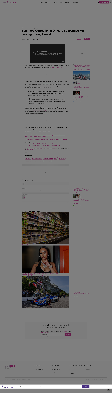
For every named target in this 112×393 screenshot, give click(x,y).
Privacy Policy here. (9, 387)
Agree (86, 386)
